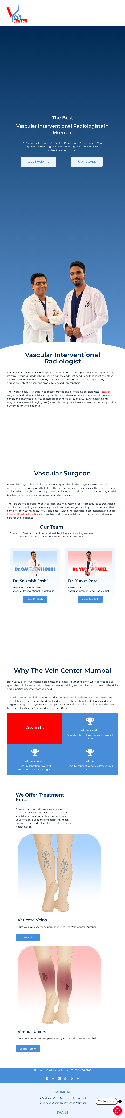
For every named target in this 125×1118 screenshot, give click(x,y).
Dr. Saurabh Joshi (30, 580)
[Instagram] (59, 1078)
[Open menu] (118, 12)
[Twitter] (53, 1078)
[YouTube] (78, 1078)
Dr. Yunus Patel (83, 580)
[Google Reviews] (71, 1078)
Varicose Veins (32, 919)
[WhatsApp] (65, 1078)
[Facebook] (47, 1078)
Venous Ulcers (32, 1031)
